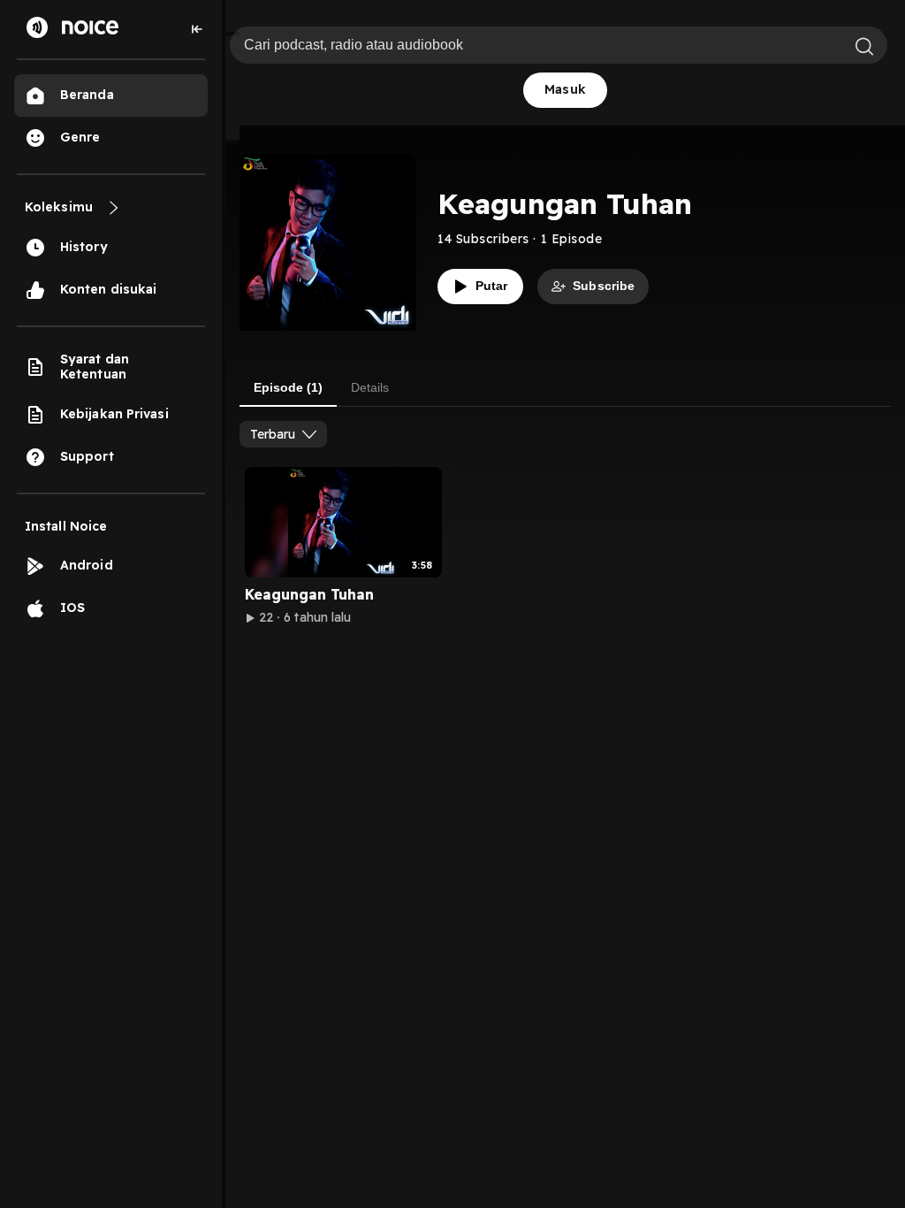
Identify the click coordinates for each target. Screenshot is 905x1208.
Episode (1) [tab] (288, 387)
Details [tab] (370, 387)
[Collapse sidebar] (197, 29)
